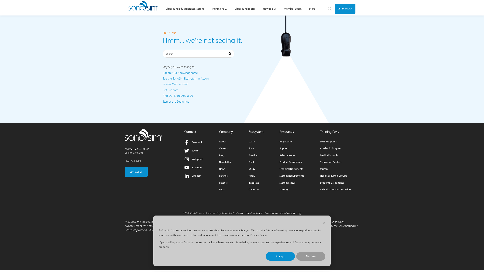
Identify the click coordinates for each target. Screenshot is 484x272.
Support (284, 148)
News (222, 169)
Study (252, 169)
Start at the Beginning (176, 101)
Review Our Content (175, 84)
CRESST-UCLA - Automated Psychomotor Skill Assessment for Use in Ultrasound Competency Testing (243, 213)
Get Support (170, 90)
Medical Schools (329, 155)
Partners (224, 175)
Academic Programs (331, 148)
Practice (253, 155)
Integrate (254, 182)
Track (251, 162)
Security (284, 189)
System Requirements (291, 175)
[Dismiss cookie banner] (324, 223)
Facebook (197, 142)
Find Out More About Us (178, 95)
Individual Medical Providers (335, 189)
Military (324, 169)
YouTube (197, 167)
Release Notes (287, 155)
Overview (254, 189)
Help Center (286, 141)
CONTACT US (136, 171)
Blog (221, 155)
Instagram (197, 159)
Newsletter (225, 162)
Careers (223, 148)
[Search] (230, 54)
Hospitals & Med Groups (333, 175)
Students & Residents (332, 182)
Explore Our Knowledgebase (180, 73)
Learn (252, 141)
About (222, 141)
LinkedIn (196, 175)
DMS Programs (328, 141)
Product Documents (290, 162)
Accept (280, 256)
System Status (287, 182)
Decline (311, 256)
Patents (223, 182)
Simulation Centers (330, 162)
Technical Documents (291, 169)
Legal (222, 189)
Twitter (195, 150)
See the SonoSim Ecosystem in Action (186, 78)
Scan (251, 148)
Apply (252, 175)
